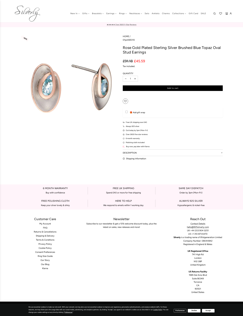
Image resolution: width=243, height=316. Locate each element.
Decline (194, 310)
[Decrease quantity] (125, 78)
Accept (208, 310)
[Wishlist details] (220, 13)
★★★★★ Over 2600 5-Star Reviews (121, 25)
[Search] (214, 13)
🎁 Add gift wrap (137, 112)
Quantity (128, 73)
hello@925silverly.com (198, 227)
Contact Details (197, 223)
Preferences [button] (68, 312)
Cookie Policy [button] (157, 310)
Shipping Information (136, 158)
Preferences (180, 310)
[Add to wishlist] (125, 101)
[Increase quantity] (135, 78)
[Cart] (226, 13)
